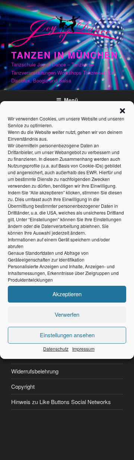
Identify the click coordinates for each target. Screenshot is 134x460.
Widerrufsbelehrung (34, 371)
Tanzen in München (64, 54)
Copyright (23, 386)
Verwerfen (67, 314)
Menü (71, 100)
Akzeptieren (67, 294)
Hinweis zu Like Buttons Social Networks (61, 402)
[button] (122, 111)
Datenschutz (55, 348)
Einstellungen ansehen (67, 335)
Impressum (83, 348)
